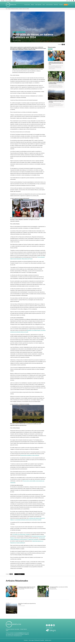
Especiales (2, 0)
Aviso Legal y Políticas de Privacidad (36, 640)
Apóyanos (65, 4)
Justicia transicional (49, 4)
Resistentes (56, 4)
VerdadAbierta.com (18, 635)
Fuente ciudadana (8, 0)
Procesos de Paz (27, 4)
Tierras (43, 4)
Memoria (32, 4)
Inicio (7, 8)
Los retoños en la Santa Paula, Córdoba (20, 534)
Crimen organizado (38, 4)
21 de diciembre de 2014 (17, 40)
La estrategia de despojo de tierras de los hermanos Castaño (28, 519)
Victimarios (61, 4)
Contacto (14, 0)
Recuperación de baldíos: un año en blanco (29, 455)
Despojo (9, 8)
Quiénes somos (48, 640)
